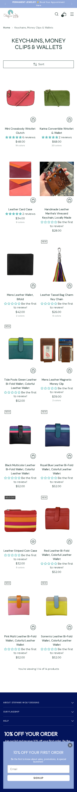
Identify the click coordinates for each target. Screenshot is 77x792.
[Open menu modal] (72, 14)
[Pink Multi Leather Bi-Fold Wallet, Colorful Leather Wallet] (20, 606)
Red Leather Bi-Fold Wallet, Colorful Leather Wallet (56, 555)
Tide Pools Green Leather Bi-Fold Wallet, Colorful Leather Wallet (20, 384)
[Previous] (5, 4)
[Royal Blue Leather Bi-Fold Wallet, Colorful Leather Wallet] (57, 434)
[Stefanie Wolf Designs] (11, 14)
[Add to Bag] (33, 370)
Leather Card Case (20, 209)
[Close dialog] (70, 745)
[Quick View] (33, 541)
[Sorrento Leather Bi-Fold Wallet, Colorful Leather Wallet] (57, 606)
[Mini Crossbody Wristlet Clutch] (20, 98)
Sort (41, 64)
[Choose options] (33, 119)
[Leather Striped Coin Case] (20, 520)
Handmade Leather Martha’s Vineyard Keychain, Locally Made (56, 213)
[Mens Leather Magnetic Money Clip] (57, 349)
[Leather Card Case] (20, 179)
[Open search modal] (56, 14)
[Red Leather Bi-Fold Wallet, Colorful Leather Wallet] (57, 520)
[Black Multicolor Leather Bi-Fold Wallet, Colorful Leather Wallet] (20, 434)
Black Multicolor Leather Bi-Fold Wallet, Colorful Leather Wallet (20, 469)
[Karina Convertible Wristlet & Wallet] (57, 98)
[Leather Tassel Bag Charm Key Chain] (57, 264)
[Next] (72, 4)
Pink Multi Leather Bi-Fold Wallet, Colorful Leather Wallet (20, 641)
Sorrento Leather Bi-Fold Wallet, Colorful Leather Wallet (56, 641)
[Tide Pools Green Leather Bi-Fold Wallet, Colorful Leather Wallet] (20, 349)
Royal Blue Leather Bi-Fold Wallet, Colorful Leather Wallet (56, 469)
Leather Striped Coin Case (20, 551)
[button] (13, 137)
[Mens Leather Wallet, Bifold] (20, 264)
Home (6, 27)
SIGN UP (38, 778)
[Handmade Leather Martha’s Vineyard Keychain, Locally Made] (57, 179)
